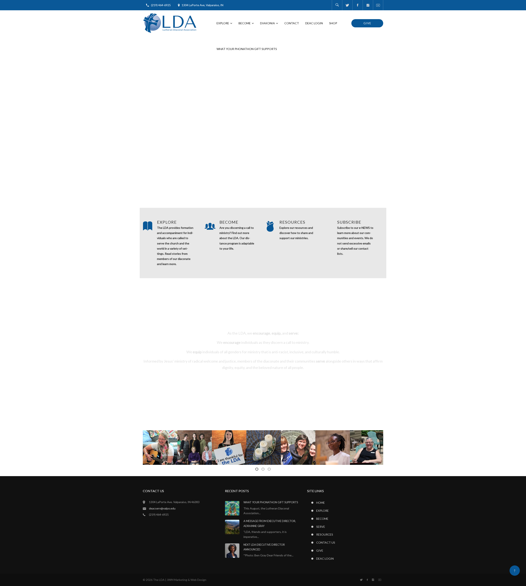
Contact (291, 23)
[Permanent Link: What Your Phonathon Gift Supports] (232, 508)
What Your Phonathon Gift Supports (247, 49)
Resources (324, 534)
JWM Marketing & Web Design (186, 579)
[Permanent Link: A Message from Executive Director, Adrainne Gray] (232, 526)
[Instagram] (368, 5)
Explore (223, 23)
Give (367, 23)
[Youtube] (378, 5)
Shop (333, 23)
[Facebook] (357, 5)
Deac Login (314, 23)
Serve (320, 526)
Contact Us (325, 542)
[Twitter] (347, 5)
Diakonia (267, 23)
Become (245, 23)
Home (320, 502)
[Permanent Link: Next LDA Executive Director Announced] (232, 550)
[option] (160, 447)
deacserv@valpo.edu (162, 508)
